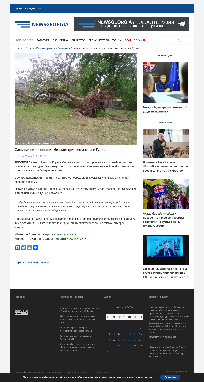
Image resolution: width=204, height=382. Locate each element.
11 (114, 334)
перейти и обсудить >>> (70, 238)
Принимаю (170, 377)
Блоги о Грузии (135, 40)
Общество (78, 40)
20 (124, 339)
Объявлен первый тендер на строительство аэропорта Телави (75, 329)
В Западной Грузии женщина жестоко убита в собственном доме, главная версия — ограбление (77, 347)
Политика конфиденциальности (175, 372)
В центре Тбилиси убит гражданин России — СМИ (76, 337)
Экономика (60, 40)
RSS (61, 356)
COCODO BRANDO (100, 372)
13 (124, 334)
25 (114, 345)
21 (129, 339)
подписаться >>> (65, 234)
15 (135, 334)
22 (135, 339)
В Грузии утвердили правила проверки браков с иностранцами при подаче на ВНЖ (78, 319)
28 (129, 345)
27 (124, 345)
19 (119, 339)
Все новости (24, 40)
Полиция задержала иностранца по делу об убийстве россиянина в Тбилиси (79, 309)
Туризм (117, 40)
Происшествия (99, 40)
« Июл (107, 355)
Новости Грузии (23, 372)
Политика (42, 40)
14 (129, 334)
